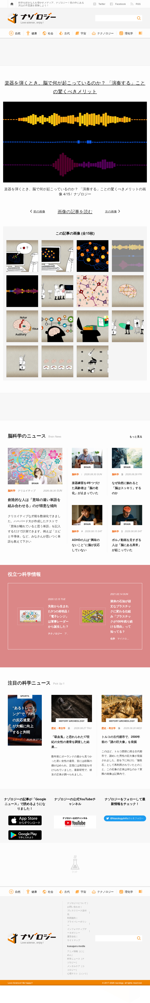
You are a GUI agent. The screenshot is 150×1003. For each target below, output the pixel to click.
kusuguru (72, 946)
